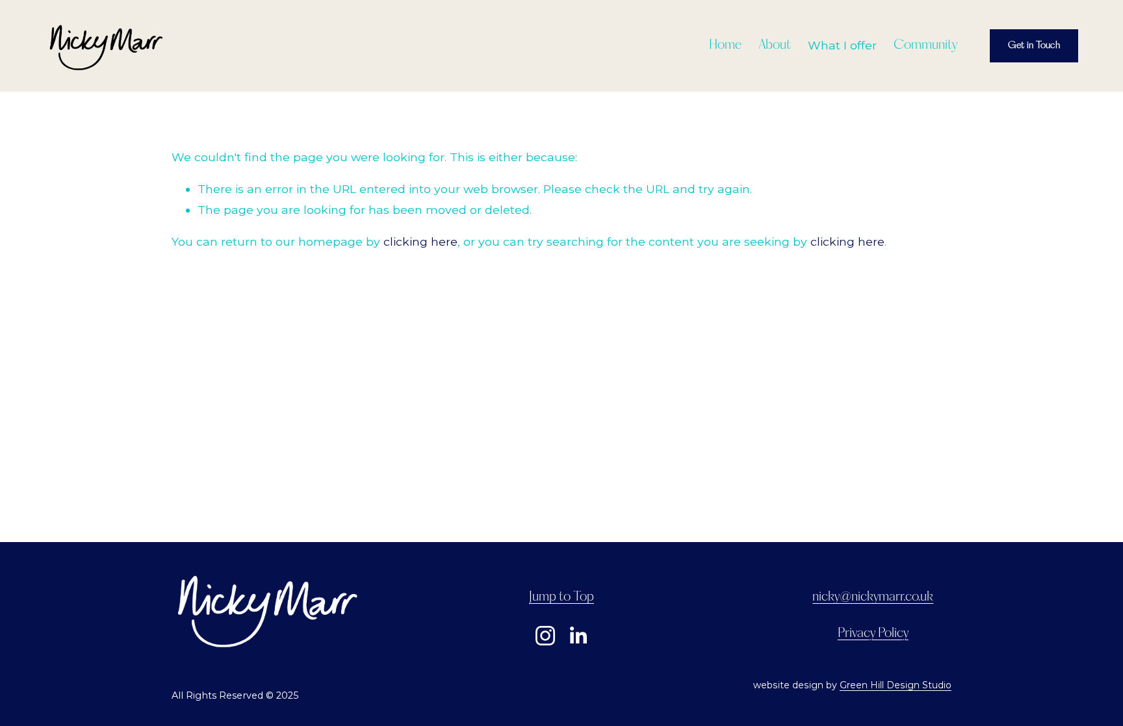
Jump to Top (561, 597)
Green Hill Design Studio (895, 685)
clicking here (420, 241)
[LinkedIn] (577, 635)
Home (725, 45)
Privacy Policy (873, 633)
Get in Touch (1034, 45)
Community (925, 45)
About (774, 45)
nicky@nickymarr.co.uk (872, 597)
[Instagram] (545, 635)
